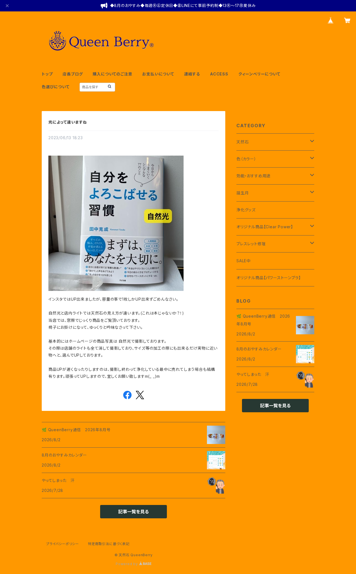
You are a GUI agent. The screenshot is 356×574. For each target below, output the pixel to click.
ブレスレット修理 (251, 243)
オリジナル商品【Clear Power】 (264, 226)
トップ (47, 74)
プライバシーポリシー (62, 544)
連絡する (192, 74)
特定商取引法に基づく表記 (109, 544)
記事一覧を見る (133, 511)
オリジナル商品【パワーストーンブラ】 (268, 277)
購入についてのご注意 (112, 74)
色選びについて (56, 86)
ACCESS (219, 74)
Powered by (127, 564)
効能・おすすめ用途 (253, 175)
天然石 (242, 141)
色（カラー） (246, 158)
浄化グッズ (246, 209)
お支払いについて (158, 74)
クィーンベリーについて (259, 74)
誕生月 (242, 192)
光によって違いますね (67, 122)
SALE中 (243, 260)
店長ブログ (73, 74)
